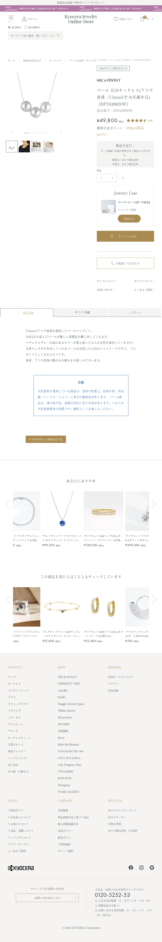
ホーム (11, 60)
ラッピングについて (19, 837)
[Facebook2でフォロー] (131, 868)
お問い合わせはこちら (47, 898)
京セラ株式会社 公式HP (122, 830)
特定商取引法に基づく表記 (73, 817)
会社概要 (63, 810)
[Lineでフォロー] (152, 868)
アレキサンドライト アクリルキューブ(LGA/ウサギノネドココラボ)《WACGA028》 (20, 634)
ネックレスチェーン (19, 738)
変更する (129, 219)
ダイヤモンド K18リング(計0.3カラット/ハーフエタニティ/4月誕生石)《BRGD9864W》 (103, 538)
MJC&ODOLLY (32, 60)
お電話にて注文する (128, 263)
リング (12, 677)
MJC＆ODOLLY (67, 677)
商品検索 (16, 27)
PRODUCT (15, 667)
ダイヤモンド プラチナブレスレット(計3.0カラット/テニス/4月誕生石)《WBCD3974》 (20, 538)
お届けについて (19, 824)
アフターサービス (18, 844)
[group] (81, 8)
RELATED (115, 801)
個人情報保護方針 (68, 824)
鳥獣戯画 (63, 731)
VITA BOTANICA (69, 758)
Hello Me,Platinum (68, 744)
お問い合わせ (104, 290)
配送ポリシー (65, 837)
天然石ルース (15, 744)
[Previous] (14, 133)
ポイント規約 (65, 851)
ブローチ (13, 731)
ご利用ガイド (15, 810)
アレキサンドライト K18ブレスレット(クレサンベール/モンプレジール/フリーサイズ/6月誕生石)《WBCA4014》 (61, 634)
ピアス (12, 697)
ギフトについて (143, 281)
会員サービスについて (121, 677)
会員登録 (113, 690)
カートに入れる (127, 236)
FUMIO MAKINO (68, 792)
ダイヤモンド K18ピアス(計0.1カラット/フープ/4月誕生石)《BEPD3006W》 (103, 634)
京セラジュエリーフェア (122, 810)
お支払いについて (20, 817)
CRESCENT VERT (69, 683)
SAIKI (61, 697)
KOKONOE (65, 778)
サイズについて (106, 281)
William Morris (66, 710)
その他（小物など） (19, 771)
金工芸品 (13, 765)
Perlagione (64, 785)
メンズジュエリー (18, 758)
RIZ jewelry (65, 717)
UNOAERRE (65, 771)
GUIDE (12, 801)
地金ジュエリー (17, 751)
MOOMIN (64, 724)
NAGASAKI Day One (71, 751)
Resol (61, 738)
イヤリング (14, 710)
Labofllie (63, 690)
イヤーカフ (14, 717)
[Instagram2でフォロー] (141, 868)
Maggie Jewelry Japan (71, 704)
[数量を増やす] (123, 178)
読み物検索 (34, 27)
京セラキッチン (117, 817)
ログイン (113, 683)
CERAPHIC (115, 824)
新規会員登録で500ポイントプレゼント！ (81, 2)
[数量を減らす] (101, 178)
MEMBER (114, 667)
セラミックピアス (18, 704)
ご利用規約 (64, 844)
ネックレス (55, 60)
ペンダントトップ (18, 690)
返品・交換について (22, 830)
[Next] (61, 133)
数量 (99, 170)
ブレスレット (15, 724)
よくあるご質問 (143, 290)
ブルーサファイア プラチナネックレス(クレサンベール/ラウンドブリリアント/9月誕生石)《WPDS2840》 (61, 538)
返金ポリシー (65, 830)
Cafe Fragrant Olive (69, 765)
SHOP (62, 667)
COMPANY (65, 801)
